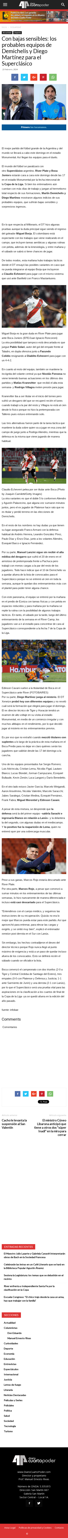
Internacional (11, 1374)
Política (8, 1410)
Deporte (17, 32)
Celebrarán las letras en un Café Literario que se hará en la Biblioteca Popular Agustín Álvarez (34, 1266)
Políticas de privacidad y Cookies (35, 1527)
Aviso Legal (10, 1527)
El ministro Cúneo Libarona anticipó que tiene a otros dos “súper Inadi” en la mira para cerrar (50, 1127)
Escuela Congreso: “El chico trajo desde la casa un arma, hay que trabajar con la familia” (34, 1298)
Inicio (4, 27)
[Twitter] (38, 1503)
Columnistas (10, 1327)
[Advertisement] (34, 138)
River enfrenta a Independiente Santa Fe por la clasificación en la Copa (29, 1288)
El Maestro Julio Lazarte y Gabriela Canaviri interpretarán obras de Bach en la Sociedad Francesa (34, 1255)
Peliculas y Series (13, 1400)
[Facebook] (29, 1503)
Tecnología (10, 1426)
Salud (7, 1415)
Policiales (9, 1405)
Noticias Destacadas (15, 1395)
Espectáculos (11, 1369)
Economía (9, 1353)
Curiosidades (11, 1343)
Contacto (59, 1527)
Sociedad (9, 1420)
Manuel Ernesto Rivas (19, 1338)
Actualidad (15, 27)
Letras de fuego (12, 1384)
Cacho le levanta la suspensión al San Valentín (14, 1123)
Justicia (8, 1379)
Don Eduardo (14, 1333)
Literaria (8, 1389)
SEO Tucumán (35, 1533)
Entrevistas (10, 1364)
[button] (63, 4)
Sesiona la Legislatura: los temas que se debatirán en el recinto (33, 1277)
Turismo (8, 1431)
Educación (9, 1358)
